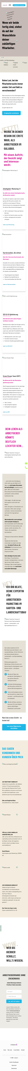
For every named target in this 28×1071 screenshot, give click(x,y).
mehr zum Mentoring (8, 224)
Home (5, 1050)
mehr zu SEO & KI (7, 346)
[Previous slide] (2, 57)
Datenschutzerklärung (15, 1010)
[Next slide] (3, 57)
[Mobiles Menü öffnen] (10, 5)
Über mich (10, 1050)
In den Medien (17, 1050)
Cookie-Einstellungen (14, 1062)
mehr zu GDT (6, 412)
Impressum (14, 1065)
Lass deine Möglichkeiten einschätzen (14, 727)
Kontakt (22, 1050)
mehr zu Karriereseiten (9, 284)
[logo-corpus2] (5, 5)
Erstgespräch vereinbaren (19, 5)
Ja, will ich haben (14, 1001)
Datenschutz (14, 1068)
